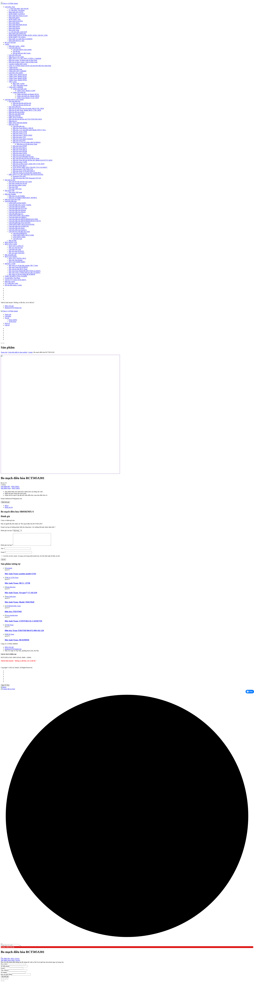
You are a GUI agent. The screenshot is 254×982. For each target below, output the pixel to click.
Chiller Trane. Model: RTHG (18, 80)
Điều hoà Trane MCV (19, 165)
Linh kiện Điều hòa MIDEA (18, 217)
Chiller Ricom (13, 67)
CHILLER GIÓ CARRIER (17, 71)
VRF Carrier (13, 82)
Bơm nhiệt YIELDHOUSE (17, 33)
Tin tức (7, 318)
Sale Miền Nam (6, 488)
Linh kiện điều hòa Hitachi (17, 212)
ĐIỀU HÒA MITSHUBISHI (18, 123)
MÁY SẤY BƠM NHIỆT (17, 262)
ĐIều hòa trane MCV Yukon (22, 155)
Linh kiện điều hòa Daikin (17, 206)
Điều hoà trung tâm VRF (12, 199)
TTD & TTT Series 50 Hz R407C (15, 280)
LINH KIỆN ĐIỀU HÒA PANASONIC (22, 224)
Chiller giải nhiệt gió (19, 92)
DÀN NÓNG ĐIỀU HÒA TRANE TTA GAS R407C (30, 167)
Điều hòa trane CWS (19, 137)
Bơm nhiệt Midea (14, 23)
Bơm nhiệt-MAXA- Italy (16, 41)
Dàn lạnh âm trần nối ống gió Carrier (20, 181)
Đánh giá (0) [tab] (9, 507)
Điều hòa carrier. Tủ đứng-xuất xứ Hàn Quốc (23, 60)
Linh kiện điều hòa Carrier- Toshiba (20, 205)
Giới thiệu (8, 316)
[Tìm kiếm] (20, 945)
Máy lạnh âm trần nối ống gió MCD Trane (26, 158)
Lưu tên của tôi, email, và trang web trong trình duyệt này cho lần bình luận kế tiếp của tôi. (31, 556)
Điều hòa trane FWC (19, 140)
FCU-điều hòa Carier (11, 283)
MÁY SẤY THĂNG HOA (17, 258)
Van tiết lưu (16, 51)
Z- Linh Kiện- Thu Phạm (17, 10)
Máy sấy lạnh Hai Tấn (16, 247)
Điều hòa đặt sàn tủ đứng (17, 112)
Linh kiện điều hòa (15, 48)
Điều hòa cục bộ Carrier (16, 57)
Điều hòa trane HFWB (20, 151)
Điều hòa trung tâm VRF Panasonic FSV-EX (27, 178)
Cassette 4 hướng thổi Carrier (18, 64)
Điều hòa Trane (13, 124)
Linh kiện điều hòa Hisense (17, 210)
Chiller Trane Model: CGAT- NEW (28, 98)
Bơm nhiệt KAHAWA (16, 21)
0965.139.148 (9, 306)
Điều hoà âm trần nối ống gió (22, 103)
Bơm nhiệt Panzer (14, 26)
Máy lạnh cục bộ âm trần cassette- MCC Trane (23, 265)
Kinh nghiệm (13, 320)
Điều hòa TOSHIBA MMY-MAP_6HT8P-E (23, 198)
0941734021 (15, 486)
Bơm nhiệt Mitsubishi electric (18, 24)
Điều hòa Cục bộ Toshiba (17, 196)
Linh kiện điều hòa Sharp (17, 228)
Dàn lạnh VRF (13, 187)
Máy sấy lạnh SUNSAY (16, 251)
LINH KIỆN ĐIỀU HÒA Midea (19, 215)
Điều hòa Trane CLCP (20, 133)
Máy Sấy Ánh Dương (15, 260)
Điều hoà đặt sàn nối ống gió (22, 105)
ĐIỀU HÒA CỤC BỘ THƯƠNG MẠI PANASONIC (26, 174)
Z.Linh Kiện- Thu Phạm (12, 278)
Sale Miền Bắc (5, 486)
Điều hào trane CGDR (20, 162)
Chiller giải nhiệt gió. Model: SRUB (28, 96)
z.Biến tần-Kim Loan (15, 69)
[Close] (1, 943)
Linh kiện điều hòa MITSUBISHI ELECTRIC (23, 219)
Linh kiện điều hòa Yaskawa (17, 230)
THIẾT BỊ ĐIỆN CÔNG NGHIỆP (16, 276)
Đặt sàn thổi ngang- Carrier (13, 285)
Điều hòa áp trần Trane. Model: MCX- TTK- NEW (25, 110)
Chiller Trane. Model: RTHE (18, 78)
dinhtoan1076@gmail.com (13, 308)
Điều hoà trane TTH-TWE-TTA (23, 169)
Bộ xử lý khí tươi (10, 42)
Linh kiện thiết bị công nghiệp (22, 49)
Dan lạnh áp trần (10, 180)
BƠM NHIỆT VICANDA (17, 37)
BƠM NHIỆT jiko (14, 19)
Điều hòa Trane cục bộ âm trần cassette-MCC (27, 173)
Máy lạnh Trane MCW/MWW (18, 267)
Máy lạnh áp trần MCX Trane (18, 269)
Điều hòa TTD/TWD (13, 612)
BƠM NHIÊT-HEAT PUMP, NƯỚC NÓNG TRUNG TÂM (28, 35)
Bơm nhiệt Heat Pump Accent (18, 16)
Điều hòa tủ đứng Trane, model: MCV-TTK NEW (28, 164)
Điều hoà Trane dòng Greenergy (23, 139)
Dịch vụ (7, 323)
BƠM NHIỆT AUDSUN (17, 14)
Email (3, 552)
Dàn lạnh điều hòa (14, 101)
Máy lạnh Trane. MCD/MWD (17, 640)
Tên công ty (4, 970)
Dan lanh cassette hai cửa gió (18, 183)
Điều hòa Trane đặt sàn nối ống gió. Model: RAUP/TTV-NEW (32, 160)
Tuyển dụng (12, 321)
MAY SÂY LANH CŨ (16, 246)
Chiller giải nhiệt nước (20, 89)
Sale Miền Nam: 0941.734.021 (10, 960)
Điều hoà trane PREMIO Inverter (23, 156)
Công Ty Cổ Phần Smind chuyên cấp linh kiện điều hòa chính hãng (30, 66)
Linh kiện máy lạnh (15, 249)
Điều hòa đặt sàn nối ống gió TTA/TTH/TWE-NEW (25, 119)
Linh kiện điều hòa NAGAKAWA (19, 222)
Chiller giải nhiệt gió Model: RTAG (28, 94)
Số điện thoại (5, 966)
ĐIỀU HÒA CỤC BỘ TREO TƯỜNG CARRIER (25, 58)
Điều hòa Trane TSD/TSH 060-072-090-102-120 (24, 630)
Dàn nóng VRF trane (15, 192)
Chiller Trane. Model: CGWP (26, 90)
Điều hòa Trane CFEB (20, 132)
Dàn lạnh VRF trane (15, 189)
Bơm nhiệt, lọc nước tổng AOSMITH (20, 39)
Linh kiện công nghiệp (16, 73)
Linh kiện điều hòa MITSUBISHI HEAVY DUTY (25, 221)
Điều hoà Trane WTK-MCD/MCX (24, 171)
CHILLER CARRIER (16, 87)
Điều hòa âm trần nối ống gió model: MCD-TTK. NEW (26, 108)
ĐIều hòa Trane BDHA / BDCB (23, 128)
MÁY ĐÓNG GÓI (11, 242)
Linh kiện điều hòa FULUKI (18, 208)
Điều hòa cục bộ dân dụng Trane (27, 144)
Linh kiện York (17, 239)
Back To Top (5, 685)
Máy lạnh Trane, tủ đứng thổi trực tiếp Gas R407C (24, 272)
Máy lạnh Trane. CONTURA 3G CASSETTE (23, 621)
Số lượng (4, 972)
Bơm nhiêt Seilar (14, 30)
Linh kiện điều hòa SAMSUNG (19, 226)
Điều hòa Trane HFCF (20, 149)
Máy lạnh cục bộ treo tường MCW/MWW (22, 274)
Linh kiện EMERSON (20, 233)
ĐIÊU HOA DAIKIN (16, 117)
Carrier (7, 44)
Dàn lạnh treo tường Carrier (17, 185)
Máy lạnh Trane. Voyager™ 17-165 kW (21, 593)
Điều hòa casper (10, 281)
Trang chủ (8, 314)
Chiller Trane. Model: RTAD (18, 74)
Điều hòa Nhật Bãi (15, 115)
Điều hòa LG (13, 121)
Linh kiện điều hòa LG (16, 214)
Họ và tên (4, 964)
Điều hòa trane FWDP (20, 146)
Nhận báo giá (5, 502)
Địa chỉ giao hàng (6, 974)
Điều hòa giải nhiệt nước (16, 114)
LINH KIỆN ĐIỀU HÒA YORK (23, 235)
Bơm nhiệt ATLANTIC (16, 12)
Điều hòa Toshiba (10, 194)
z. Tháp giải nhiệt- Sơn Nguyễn (18, 8)
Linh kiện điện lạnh (15, 55)
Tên (2, 548)
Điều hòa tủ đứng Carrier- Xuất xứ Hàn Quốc (23, 62)
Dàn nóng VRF (10, 190)
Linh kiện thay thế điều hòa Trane (19, 231)
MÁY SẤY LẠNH (11, 244)
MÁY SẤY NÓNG (11, 256)
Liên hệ (7, 325)
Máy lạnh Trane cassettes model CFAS (20, 574)
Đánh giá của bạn (7, 530)
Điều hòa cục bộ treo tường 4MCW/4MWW (27, 142)
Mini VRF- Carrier (19, 83)
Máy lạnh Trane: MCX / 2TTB (17, 583)
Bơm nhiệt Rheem (14, 28)
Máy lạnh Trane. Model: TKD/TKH (19, 602)
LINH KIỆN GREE (19, 237)
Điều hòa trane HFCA (20, 148)
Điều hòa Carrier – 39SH (17, 46)
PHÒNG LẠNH (10, 264)
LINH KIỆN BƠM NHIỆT (17, 203)
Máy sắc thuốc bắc (10, 255)
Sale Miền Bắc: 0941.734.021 (10, 958)
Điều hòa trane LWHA (20, 153)
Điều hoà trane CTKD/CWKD (22, 135)
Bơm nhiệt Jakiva (14, 17)
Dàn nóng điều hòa (15, 107)
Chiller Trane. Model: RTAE (18, 76)
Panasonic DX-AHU (19, 176)
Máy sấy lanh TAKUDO (16, 253)
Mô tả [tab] (6, 505)
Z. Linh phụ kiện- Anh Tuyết (18, 32)
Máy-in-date (12, 240)
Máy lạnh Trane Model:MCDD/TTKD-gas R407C (25, 271)
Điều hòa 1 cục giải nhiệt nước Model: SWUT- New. (29, 130)
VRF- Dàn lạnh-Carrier (20, 85)
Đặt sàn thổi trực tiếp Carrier (22, 53)
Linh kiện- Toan (10, 7)
